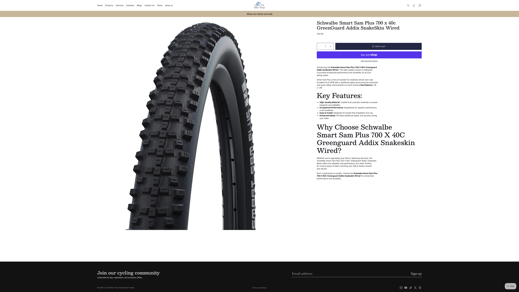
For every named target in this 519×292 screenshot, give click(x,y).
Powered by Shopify (126, 288)
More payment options (369, 61)
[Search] (408, 5)
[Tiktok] (410, 287)
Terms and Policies (259, 288)
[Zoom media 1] (203, 123)
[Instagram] (401, 287)
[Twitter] (415, 287)
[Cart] (420, 5)
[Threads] (420, 287)
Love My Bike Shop (111, 288)
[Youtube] (405, 287)
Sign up (416, 274)
